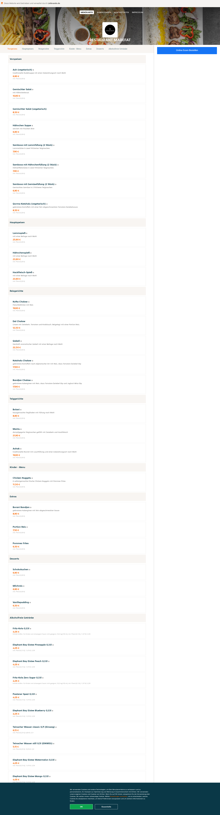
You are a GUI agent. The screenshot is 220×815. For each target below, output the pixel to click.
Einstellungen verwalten (118, 796)
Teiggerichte (59, 49)
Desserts (100, 49)
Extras (89, 49)
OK (81, 807)
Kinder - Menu (75, 49)
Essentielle (106, 807)
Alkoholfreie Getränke (118, 49)
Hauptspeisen (28, 49)
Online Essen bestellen (187, 50)
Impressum (137, 12)
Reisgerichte (43, 49)
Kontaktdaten (121, 12)
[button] (145, 49)
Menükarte (87, 12)
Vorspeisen (12, 49)
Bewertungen (104, 12)
